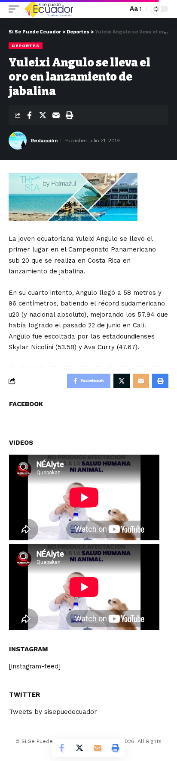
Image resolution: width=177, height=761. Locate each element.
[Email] (56, 115)
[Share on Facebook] (29, 115)
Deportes (26, 45)
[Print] (69, 115)
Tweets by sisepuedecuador (53, 712)
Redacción (44, 141)
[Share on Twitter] (43, 115)
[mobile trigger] (16, 9)
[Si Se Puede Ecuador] (48, 9)
